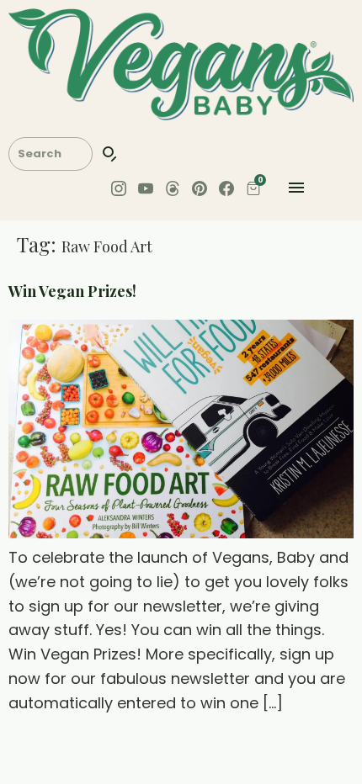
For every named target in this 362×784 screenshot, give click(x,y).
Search (110, 154)
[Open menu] (296, 191)
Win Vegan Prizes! (72, 291)
